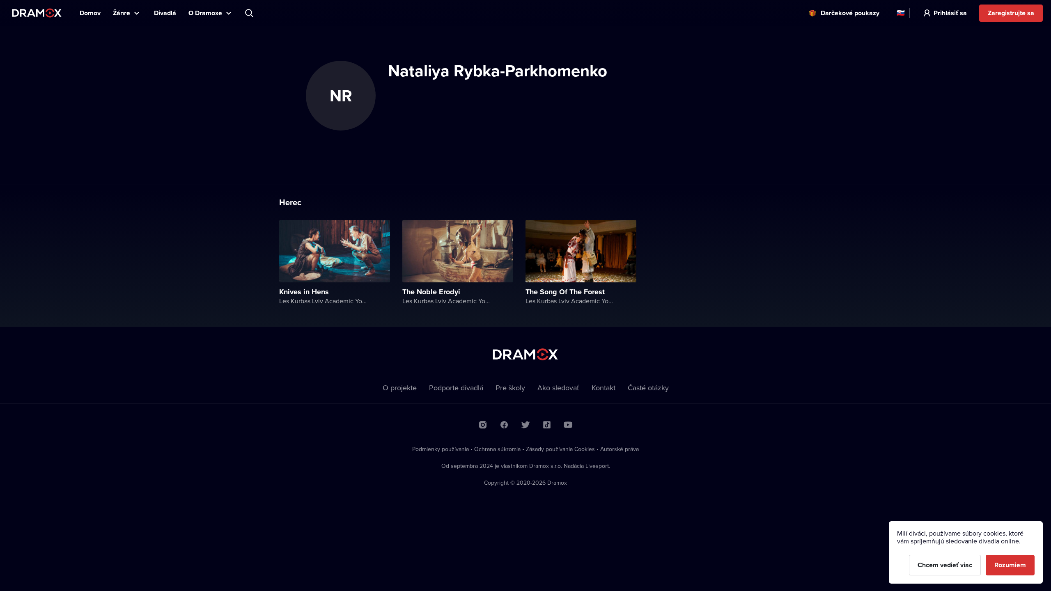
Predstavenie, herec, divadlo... (250, 13)
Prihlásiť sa (950, 13)
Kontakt (603, 388)
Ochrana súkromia (497, 449)
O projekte (400, 388)
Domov (90, 13)
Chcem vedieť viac (945, 565)
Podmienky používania (440, 449)
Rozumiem (1010, 565)
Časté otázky (648, 388)
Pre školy (510, 388)
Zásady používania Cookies (560, 449)
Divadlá (165, 13)
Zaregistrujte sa (1011, 13)
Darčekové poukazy (850, 13)
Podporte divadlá (456, 388)
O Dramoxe (205, 13)
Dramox (37, 13)
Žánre (121, 13)
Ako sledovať (558, 388)
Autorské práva (619, 449)
